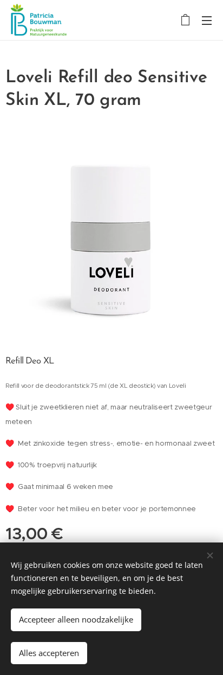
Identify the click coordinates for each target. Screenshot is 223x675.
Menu (207, 20)
